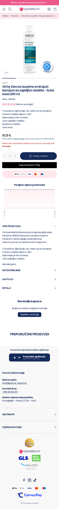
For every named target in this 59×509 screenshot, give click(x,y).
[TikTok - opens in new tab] (35, 480)
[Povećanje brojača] (15, 156)
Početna (5, 16)
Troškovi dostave (18, 139)
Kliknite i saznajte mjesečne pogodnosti (28, 3)
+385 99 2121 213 (10, 392)
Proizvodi (14, 16)
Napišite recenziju (29, 314)
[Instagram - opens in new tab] (29, 480)
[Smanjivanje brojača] (4, 156)
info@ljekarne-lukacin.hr (14, 383)
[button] (4, 9)
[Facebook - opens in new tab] (24, 480)
